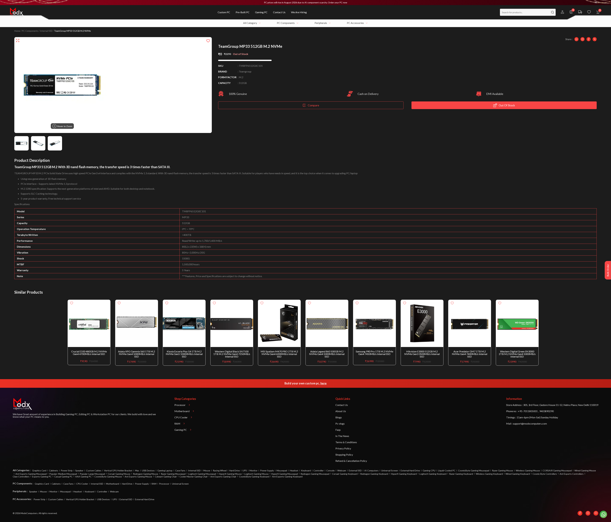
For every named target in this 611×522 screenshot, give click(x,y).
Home (17, 31)
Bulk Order (608, 270)
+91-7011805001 (528, 411)
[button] (305, 2)
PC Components (30, 31)
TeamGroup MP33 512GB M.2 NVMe (72, 31)
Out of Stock (507, 105)
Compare (313, 105)
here (323, 383)
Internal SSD (46, 31)
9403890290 (546, 411)
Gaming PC (71, 414)
